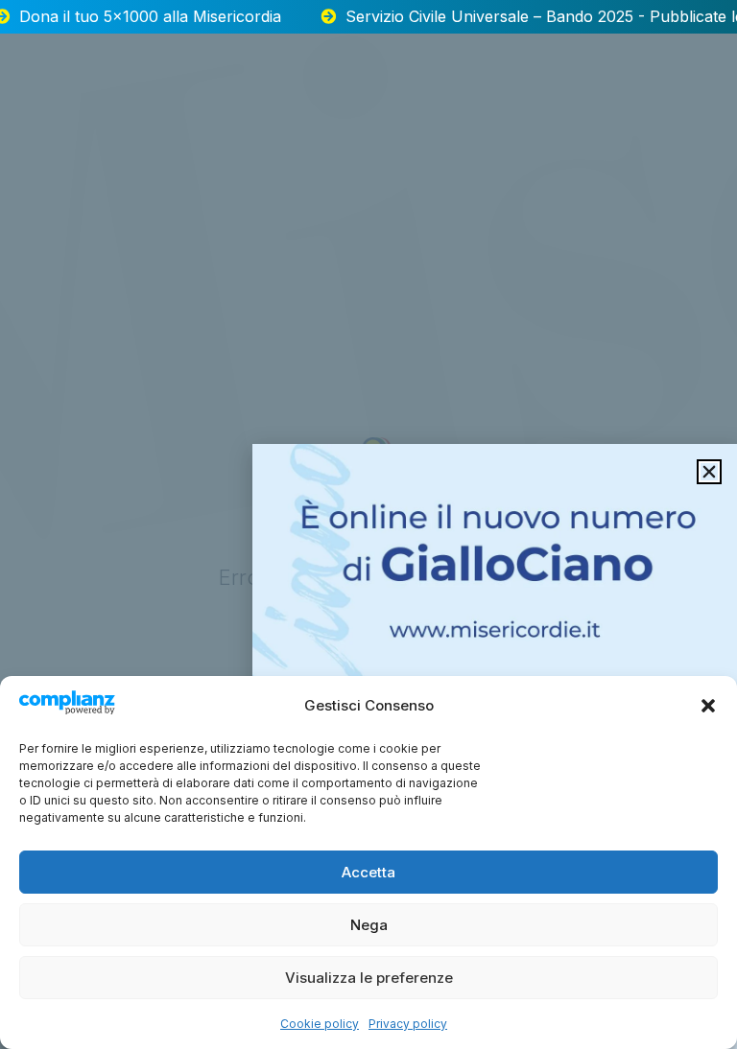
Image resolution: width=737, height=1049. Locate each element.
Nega (369, 925)
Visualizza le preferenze (369, 977)
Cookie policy (319, 1023)
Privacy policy (407, 1023)
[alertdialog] (368, 17)
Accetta (368, 872)
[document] (368, 524)
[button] (708, 705)
